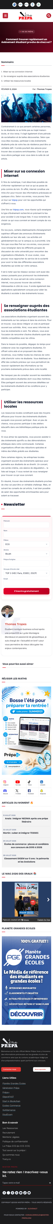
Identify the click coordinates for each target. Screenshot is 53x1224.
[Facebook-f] (4, 1193)
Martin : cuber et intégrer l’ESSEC (20, 833)
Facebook (31, 794)
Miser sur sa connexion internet (17, 71)
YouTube (18, 785)
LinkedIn (42, 785)
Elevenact (32, 1209)
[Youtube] (21, 1193)
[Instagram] (12, 1193)
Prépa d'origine (9, 559)
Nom (5, 531)
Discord (5, 794)
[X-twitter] (8, 1193)
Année (6, 550)
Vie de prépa (27, 32)
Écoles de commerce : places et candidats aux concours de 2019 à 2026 (26, 846)
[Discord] (29, 1193)
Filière (6, 540)
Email (6, 579)
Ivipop (15, 200)
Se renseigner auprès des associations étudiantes (27, 76)
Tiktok (30, 785)
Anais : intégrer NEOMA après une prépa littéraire (26, 820)
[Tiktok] (25, 1193)
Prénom (7, 521)
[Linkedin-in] (16, 1193)
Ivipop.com (18, 209)
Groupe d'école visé (11, 569)
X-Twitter (18, 794)
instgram (6, 785)
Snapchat (43, 794)
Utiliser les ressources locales (17, 81)
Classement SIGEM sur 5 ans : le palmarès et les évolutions (26, 860)
